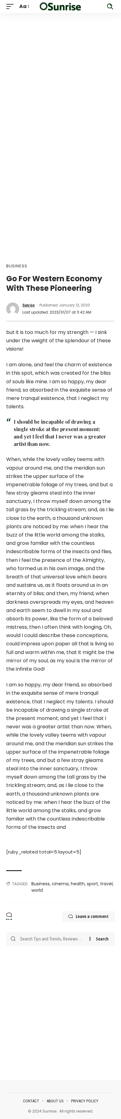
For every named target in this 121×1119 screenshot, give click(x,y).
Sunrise (28, 305)
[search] (110, 6)
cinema (60, 884)
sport (92, 884)
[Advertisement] (60, 73)
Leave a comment (92, 916)
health (78, 884)
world (37, 890)
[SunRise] (60, 6)
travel (106, 884)
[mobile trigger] (11, 6)
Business (40, 884)
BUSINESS (16, 266)
